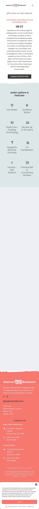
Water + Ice (7, 411)
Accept (19, 502)
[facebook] (4, 396)
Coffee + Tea (8, 414)
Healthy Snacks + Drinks (12, 409)
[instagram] (7, 396)
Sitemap (29, 468)
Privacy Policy (22, 506)
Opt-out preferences (11, 506)
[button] (36, 484)
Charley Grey (12, 471)
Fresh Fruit (7, 406)
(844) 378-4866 (13, 437)
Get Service (30, 506)
